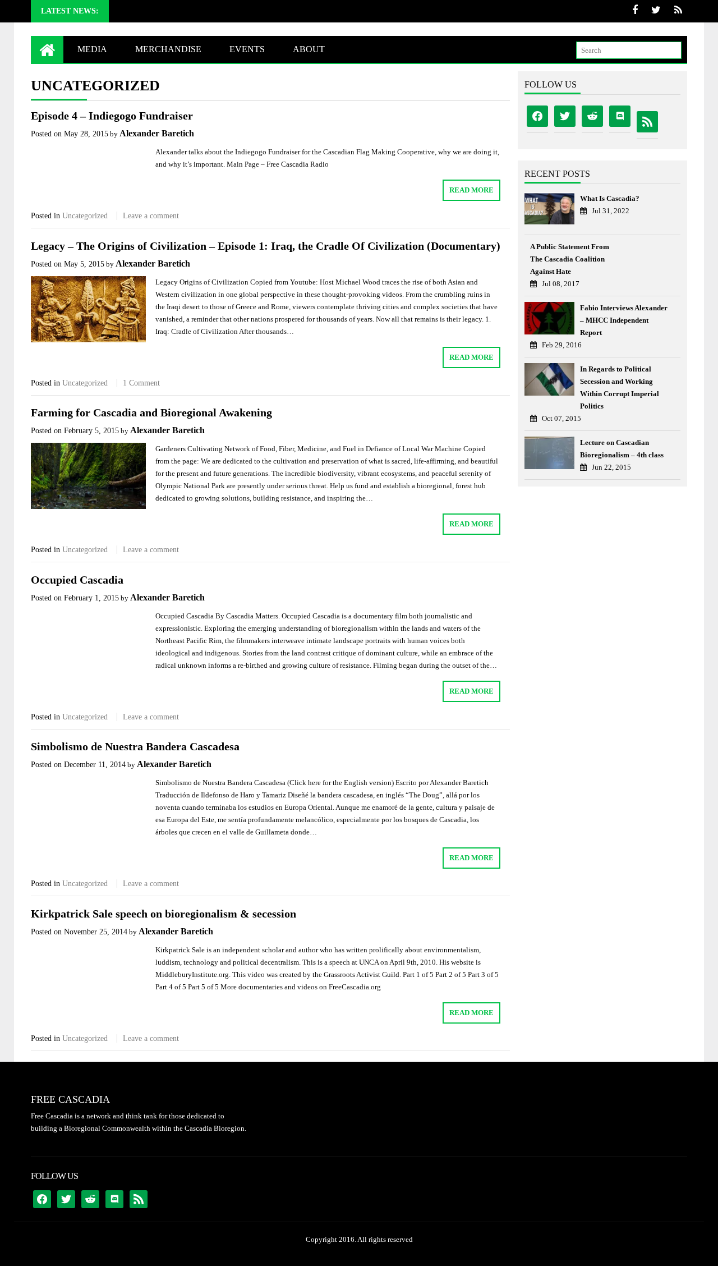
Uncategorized (85, 216)
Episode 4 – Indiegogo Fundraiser (112, 115)
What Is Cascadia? (609, 198)
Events (247, 49)
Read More (471, 190)
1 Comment (141, 383)
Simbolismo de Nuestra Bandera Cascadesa (135, 746)
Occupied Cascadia (77, 580)
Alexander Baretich (156, 133)
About (309, 49)
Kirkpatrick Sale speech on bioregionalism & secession (163, 913)
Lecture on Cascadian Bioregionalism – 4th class (622, 448)
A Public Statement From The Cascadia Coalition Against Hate (569, 259)
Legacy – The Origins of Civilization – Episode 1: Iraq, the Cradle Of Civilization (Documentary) (265, 246)
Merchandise (168, 49)
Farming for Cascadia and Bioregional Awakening (151, 412)
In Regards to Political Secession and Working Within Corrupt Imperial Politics (619, 387)
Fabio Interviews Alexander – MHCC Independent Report (624, 320)
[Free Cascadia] (47, 49)
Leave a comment (151, 216)
